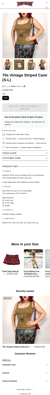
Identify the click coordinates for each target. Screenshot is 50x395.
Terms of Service (9, 381)
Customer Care (11, 158)
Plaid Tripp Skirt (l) (10, 272)
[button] (46, 2)
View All (6, 360)
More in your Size (25, 244)
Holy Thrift (27, 394)
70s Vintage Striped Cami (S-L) (15, 347)
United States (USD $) (23, 389)
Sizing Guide (9, 153)
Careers (5, 373)
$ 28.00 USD (39, 347)
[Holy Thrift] (25, 4)
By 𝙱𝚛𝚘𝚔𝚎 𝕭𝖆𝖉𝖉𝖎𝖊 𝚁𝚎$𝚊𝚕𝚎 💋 (13, 86)
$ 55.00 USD (12, 274)
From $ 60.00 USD (31, 276)
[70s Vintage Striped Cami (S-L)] (7, 64)
